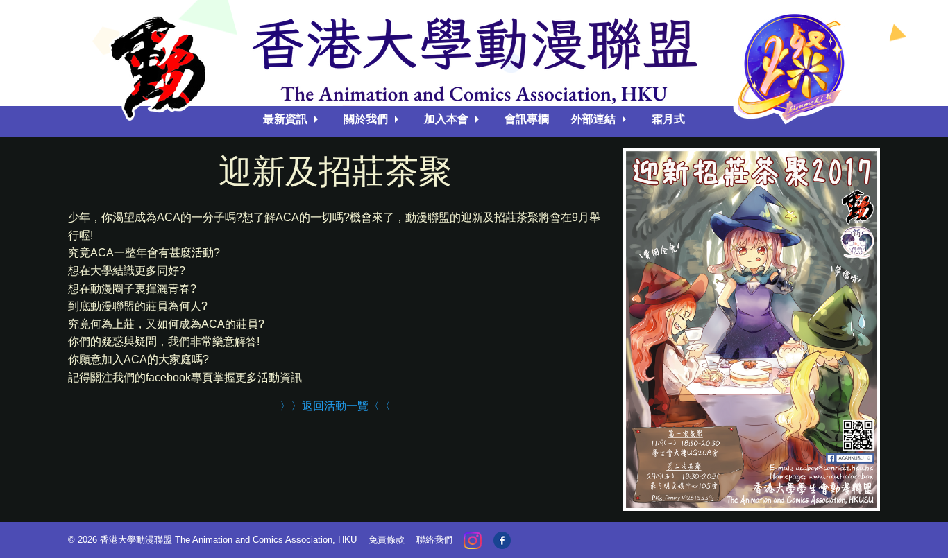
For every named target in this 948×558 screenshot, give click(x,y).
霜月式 (668, 119)
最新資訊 (285, 119)
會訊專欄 (527, 119)
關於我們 (366, 119)
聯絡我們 (434, 539)
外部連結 (593, 119)
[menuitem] (292, 119)
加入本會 (446, 119)
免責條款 (387, 539)
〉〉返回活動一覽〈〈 (335, 406)
